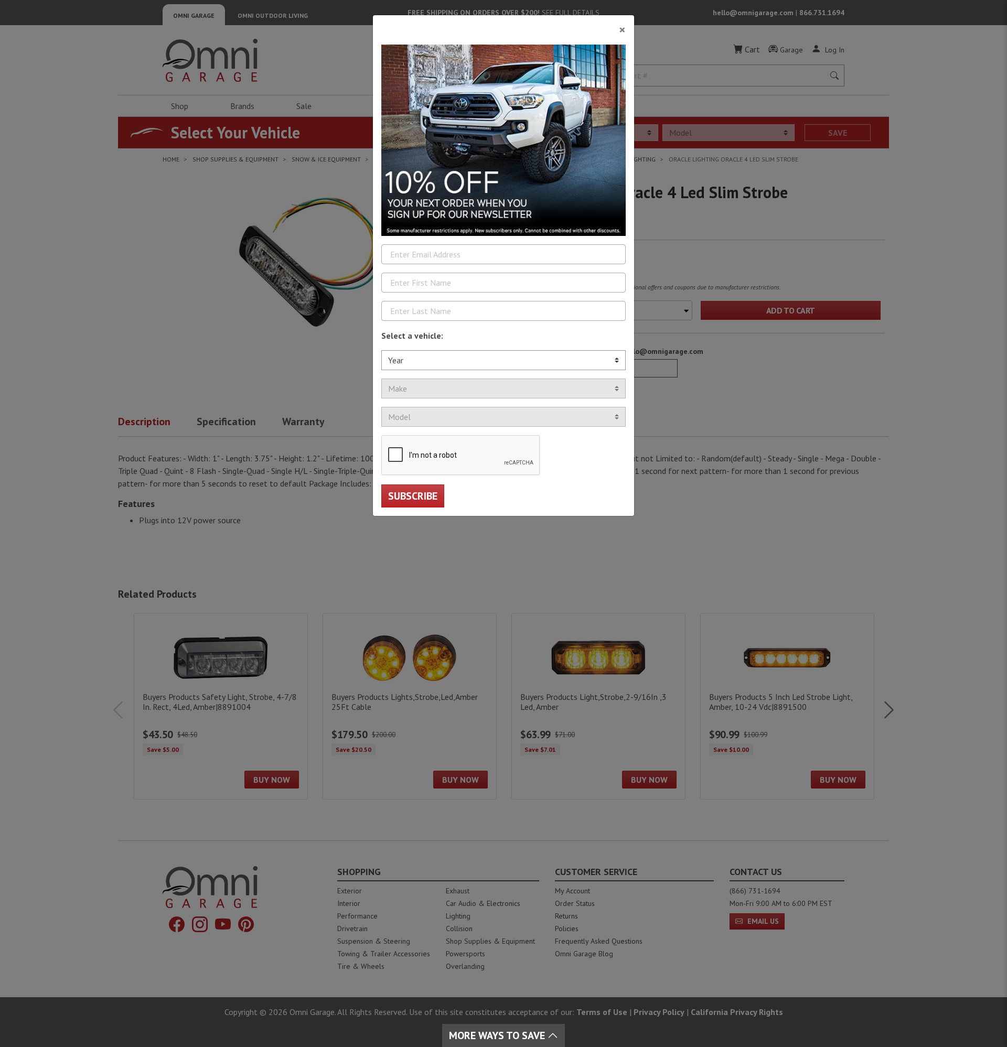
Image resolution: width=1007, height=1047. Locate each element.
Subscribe (412, 496)
